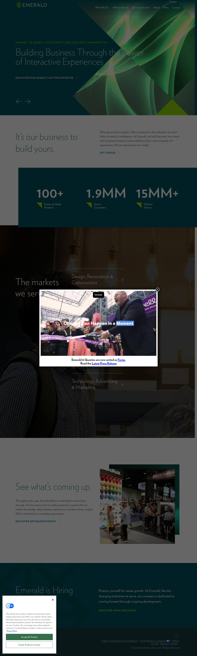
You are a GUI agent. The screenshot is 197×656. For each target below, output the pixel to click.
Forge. (122, 360)
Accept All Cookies (29, 637)
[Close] (53, 600)
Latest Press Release (104, 363)
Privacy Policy (12, 631)
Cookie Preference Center (29, 645)
